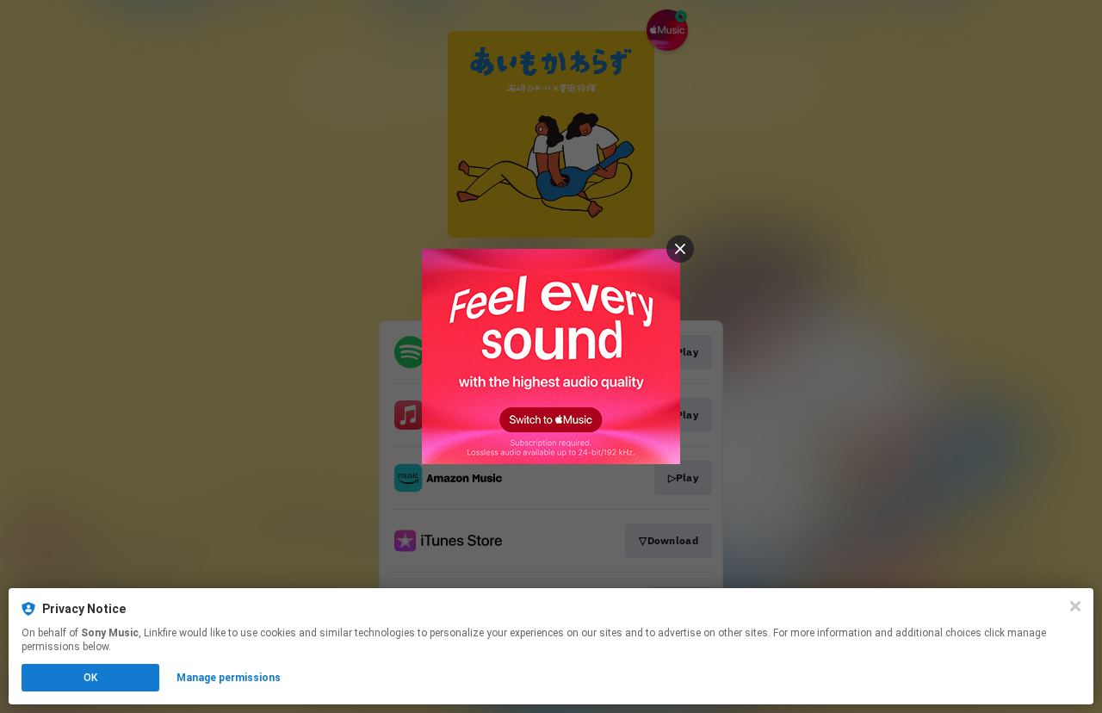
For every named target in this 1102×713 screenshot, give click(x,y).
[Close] (1075, 606)
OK (90, 678)
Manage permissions (228, 678)
